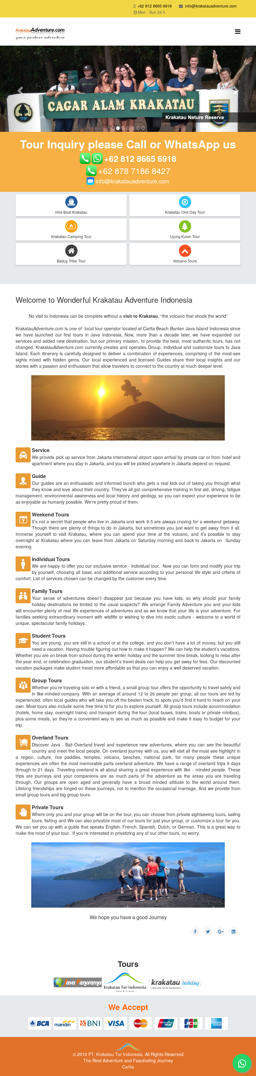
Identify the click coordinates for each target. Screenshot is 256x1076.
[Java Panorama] (78, 982)
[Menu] (237, 31)
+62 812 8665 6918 (154, 6)
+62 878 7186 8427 (134, 170)
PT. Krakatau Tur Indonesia (115, 1054)
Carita (128, 1067)
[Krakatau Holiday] (175, 982)
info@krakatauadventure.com (211, 6)
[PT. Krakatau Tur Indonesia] (125, 982)
